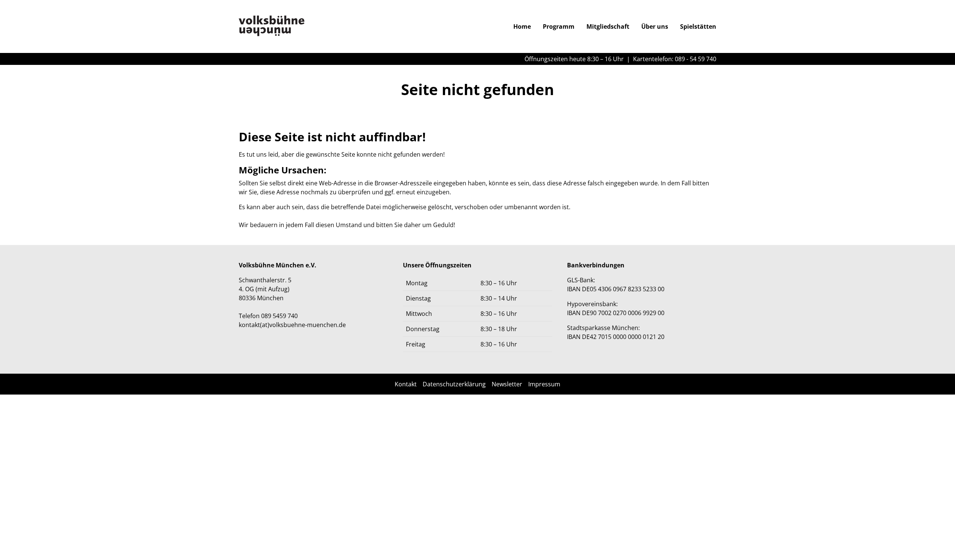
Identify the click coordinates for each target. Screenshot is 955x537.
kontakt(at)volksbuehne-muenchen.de (292, 325)
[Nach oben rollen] (939, 521)
